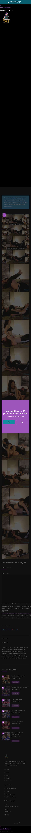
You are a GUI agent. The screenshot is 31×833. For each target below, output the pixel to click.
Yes (9, 422)
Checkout (7, 7)
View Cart (2, 7)
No (22, 422)
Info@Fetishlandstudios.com (16, 3)
